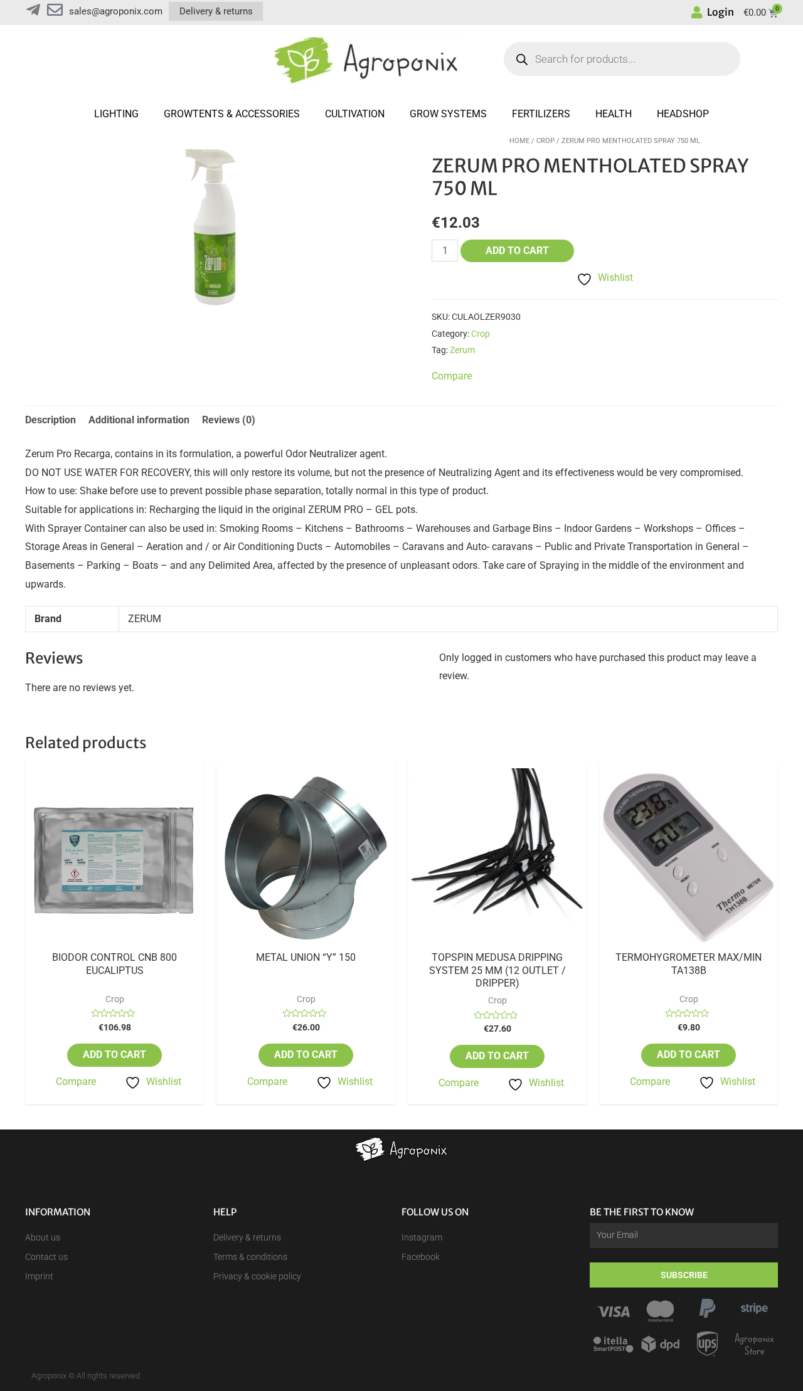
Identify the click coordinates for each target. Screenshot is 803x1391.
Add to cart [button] (114, 1054)
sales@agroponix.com (115, 11)
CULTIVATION (355, 114)
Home (519, 141)
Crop (545, 141)
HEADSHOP (683, 114)
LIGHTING (116, 114)
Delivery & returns (216, 11)
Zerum (462, 350)
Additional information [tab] (138, 420)
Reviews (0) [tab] (228, 420)
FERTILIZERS (541, 114)
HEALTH (613, 114)
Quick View (114, 940)
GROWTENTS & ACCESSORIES (232, 114)
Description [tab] (50, 420)
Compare (76, 1081)
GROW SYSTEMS (448, 114)
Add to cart (517, 251)
